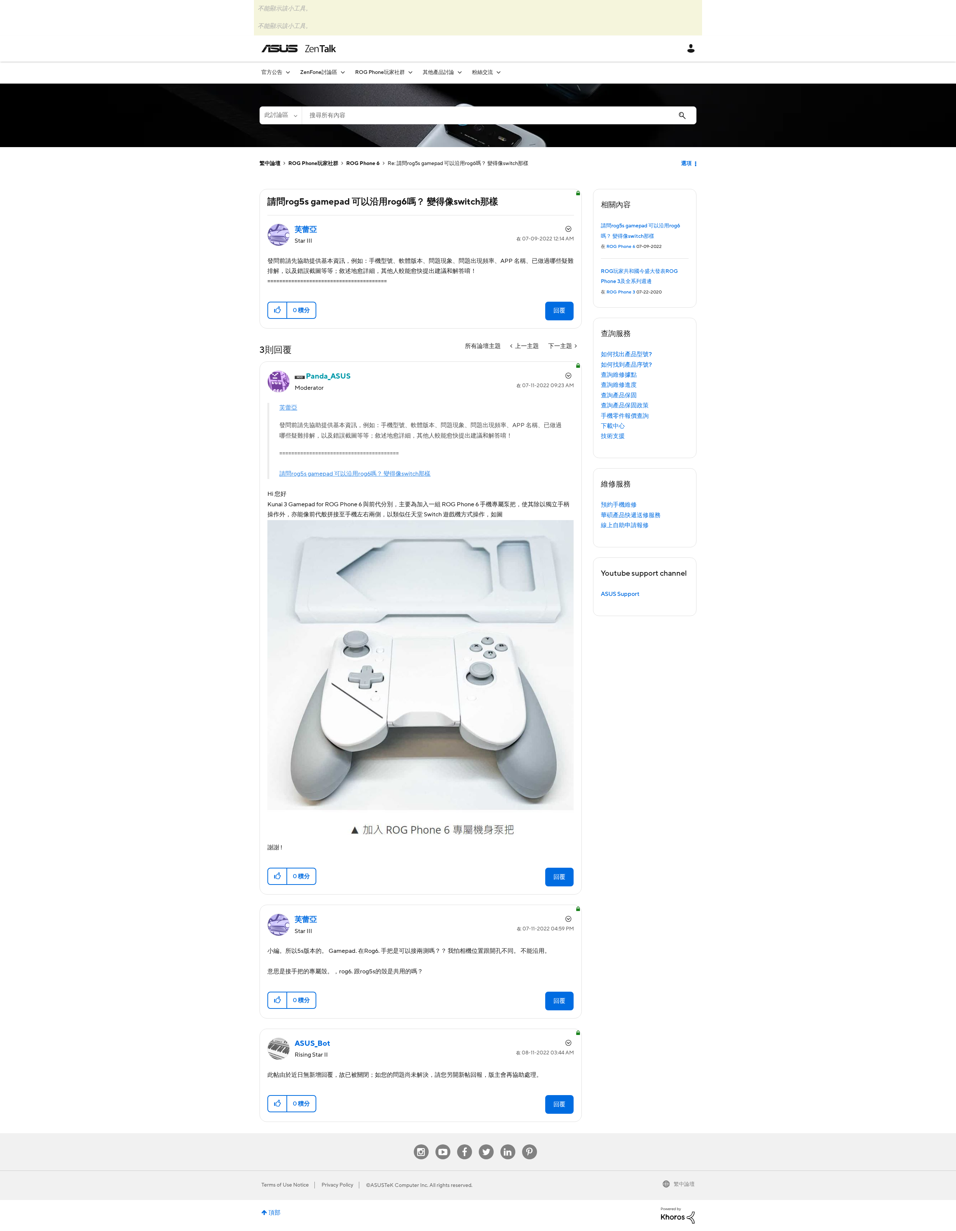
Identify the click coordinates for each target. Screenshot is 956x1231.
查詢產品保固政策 (625, 405)
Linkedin (508, 1144)
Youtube (443, 1144)
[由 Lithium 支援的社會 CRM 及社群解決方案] (678, 1215)
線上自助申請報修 (625, 525)
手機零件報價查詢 (625, 416)
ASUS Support (620, 594)
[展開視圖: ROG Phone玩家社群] (410, 72)
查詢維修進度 (619, 385)
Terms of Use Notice (285, 1185)
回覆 (559, 310)
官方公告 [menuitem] (271, 72)
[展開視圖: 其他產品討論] (459, 72)
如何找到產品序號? (626, 365)
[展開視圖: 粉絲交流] (498, 72)
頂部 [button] (274, 1212)
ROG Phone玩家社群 (313, 163)
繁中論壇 (270, 163)
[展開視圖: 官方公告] (288, 72)
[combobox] (499, 115)
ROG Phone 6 (363, 163)
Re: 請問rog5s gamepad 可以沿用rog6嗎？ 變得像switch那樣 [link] (458, 163)
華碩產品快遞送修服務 (631, 515)
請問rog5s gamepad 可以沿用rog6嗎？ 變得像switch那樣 (355, 474)
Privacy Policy (337, 1185)
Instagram (421, 1144)
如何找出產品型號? (626, 354)
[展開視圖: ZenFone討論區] (343, 72)
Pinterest (529, 1144)
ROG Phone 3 (620, 292)
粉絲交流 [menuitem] (482, 72)
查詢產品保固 (619, 395)
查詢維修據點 (619, 375)
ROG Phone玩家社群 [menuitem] (380, 72)
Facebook (464, 1144)
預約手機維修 (619, 505)
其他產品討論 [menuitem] (438, 72)
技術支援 (613, 436)
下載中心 (613, 426)
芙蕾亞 (288, 407)
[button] (277, 310)
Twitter (486, 1144)
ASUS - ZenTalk (298, 48)
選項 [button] (686, 163)
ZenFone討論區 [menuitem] (318, 72)
